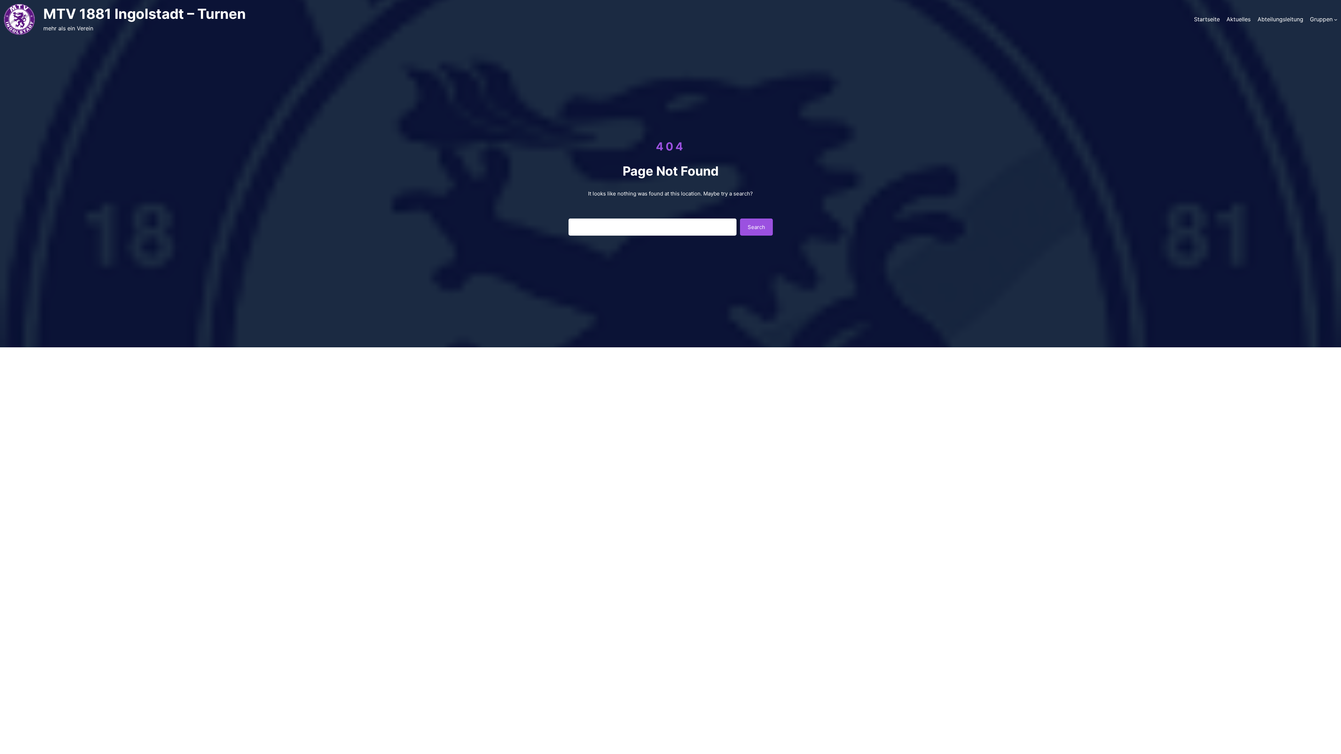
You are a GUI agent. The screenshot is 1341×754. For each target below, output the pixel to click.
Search (756, 227)
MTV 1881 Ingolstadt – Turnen (144, 13)
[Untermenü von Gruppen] (1336, 19)
